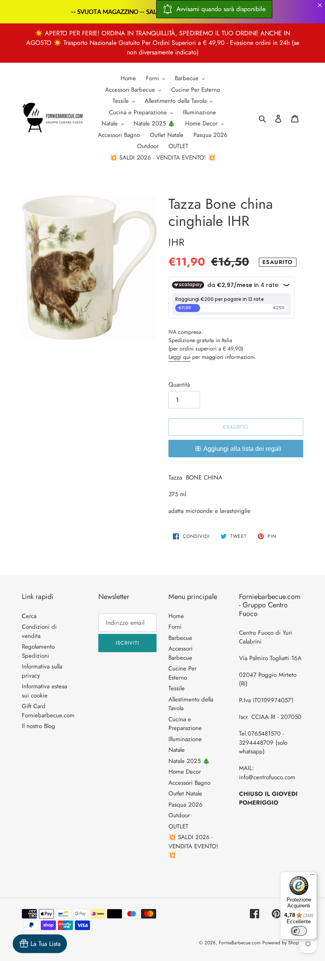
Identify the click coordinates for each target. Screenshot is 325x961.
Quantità (179, 384)
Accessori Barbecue (180, 653)
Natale (176, 749)
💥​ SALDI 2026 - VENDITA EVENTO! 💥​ (193, 846)
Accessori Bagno (189, 782)
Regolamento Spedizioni (38, 651)
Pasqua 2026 (185, 804)
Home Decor (184, 771)
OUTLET (178, 826)
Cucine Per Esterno (182, 673)
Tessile (176, 688)
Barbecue (180, 638)
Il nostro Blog (38, 726)
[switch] (299, 931)
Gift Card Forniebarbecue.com (48, 711)
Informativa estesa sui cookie (44, 691)
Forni (175, 626)
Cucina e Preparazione (185, 724)
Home (176, 616)
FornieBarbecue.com (239, 942)
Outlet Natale (185, 793)
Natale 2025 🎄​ (189, 761)
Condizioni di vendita (39, 631)
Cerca (29, 616)
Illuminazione (185, 739)
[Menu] (312, 876)
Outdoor (179, 815)
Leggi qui (179, 357)
